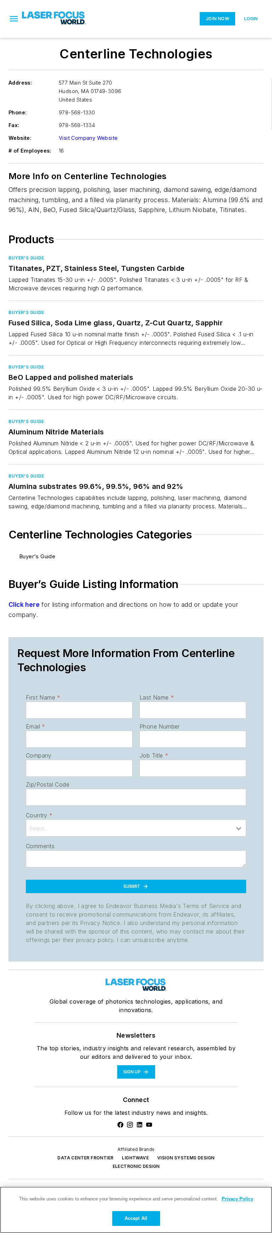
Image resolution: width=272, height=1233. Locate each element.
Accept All (136, 1218)
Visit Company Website (88, 138)
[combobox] (136, 828)
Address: (20, 83)
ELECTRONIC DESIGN (136, 1166)
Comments (40, 846)
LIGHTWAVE (135, 1157)
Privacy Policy (237, 1198)
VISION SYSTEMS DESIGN (185, 1157)
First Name (43, 697)
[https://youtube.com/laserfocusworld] (149, 1124)
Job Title (154, 755)
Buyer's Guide (26, 258)
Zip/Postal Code (47, 784)
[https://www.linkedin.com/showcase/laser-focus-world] (139, 1124)
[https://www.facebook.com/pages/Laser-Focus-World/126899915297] (120, 1124)
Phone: (17, 112)
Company (39, 755)
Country (39, 815)
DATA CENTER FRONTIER (85, 1157)
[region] (136, 1210)
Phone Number (160, 726)
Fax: (13, 125)
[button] (13, 18)
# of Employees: (29, 151)
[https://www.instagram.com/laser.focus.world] (130, 1124)
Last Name (157, 697)
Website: (20, 138)
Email (35, 726)
